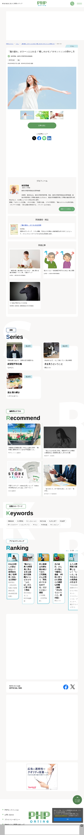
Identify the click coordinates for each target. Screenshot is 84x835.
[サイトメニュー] (79, 3)
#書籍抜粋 (11, 521)
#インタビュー (55, 524)
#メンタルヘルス (32, 521)
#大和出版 (44, 524)
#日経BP (62, 521)
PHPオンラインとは (12, 810)
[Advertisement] (45, 25)
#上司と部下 (53, 521)
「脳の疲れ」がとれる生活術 (30, 225)
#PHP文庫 (12, 60)
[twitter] (34, 138)
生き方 (28, 346)
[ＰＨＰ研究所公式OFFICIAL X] (72, 687)
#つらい (35, 524)
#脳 (18, 60)
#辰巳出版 (43, 521)
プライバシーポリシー (61, 815)
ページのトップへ (77, 800)
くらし (72, 46)
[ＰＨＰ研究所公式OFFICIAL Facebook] (65, 687)
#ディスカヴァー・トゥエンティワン (19, 524)
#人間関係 (20, 521)
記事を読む (42, 125)
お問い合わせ (9, 815)
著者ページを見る (66, 209)
